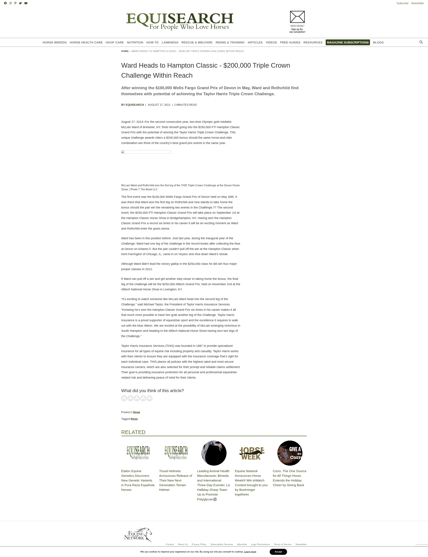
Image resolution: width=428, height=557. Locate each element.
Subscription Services (221, 544)
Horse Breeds (55, 42)
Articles (255, 42)
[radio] (124, 398)
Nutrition (135, 42)
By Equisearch (132, 104)
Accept (278, 551)
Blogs (378, 42)
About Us (183, 544)
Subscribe (403, 3)
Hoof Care (115, 42)
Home (125, 51)
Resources (313, 42)
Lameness (170, 42)
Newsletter (417, 3)
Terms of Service (283, 544)
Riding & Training (230, 42)
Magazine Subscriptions (348, 42)
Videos (271, 42)
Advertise (242, 544)
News (136, 412)
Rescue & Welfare (196, 42)
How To (152, 42)
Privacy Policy (199, 544)
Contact (170, 544)
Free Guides (290, 42)
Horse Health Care (86, 42)
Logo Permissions (260, 544)
